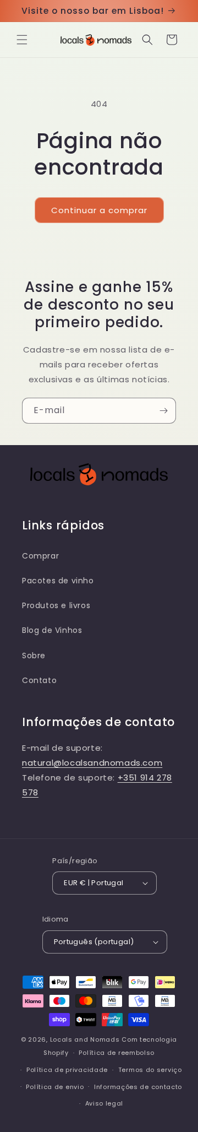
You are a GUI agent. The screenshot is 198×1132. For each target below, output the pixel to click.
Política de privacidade (67, 1069)
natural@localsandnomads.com (92, 762)
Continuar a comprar (99, 210)
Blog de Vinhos (52, 630)
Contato (39, 680)
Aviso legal (104, 1103)
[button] (22, 40)
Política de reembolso (117, 1052)
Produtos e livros (56, 605)
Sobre (34, 655)
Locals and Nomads (85, 1039)
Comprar (40, 555)
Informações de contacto (138, 1086)
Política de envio (55, 1086)
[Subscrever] (163, 411)
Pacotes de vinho (58, 580)
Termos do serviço (150, 1069)
